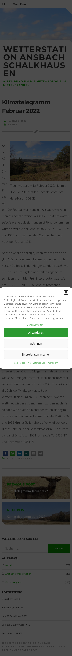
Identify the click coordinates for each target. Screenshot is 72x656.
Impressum (52, 362)
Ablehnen (36, 343)
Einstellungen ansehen (36, 354)
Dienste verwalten (35, 324)
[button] (66, 292)
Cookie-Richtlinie (22, 362)
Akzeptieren (36, 332)
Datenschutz (39, 362)
